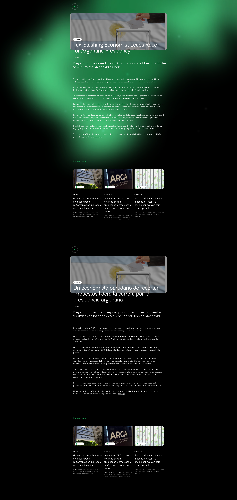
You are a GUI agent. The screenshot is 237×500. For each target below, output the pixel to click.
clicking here (96, 137)
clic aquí (121, 394)
